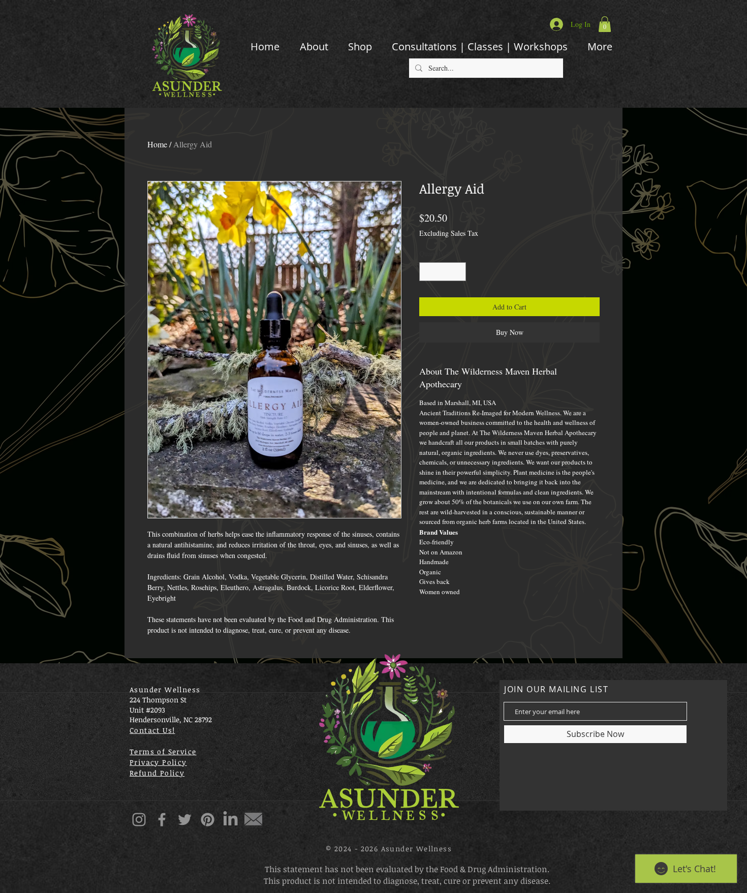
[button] (604, 24)
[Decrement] (427, 272)
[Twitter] (185, 819)
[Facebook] (162, 819)
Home (157, 144)
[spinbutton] (442, 272)
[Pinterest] (207, 819)
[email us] (253, 819)
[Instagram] (139, 819)
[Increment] (458, 272)
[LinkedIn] (230, 819)
